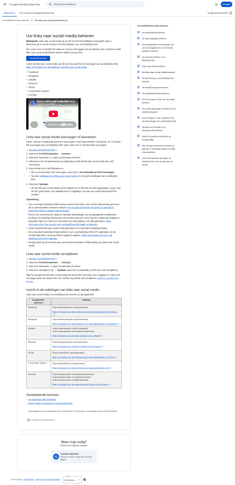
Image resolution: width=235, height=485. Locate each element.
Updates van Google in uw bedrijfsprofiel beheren (154, 129)
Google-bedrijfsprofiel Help (24, 4)
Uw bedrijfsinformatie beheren (152, 25)
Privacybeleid (29, 479)
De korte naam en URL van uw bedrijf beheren (158, 101)
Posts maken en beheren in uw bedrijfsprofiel (50, 403)
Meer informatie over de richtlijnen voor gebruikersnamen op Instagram (85, 324)
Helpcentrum (9, 13)
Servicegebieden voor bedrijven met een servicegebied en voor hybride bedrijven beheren (158, 47)
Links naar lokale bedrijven (153, 66)
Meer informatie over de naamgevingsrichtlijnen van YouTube (80, 384)
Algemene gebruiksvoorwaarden (47, 479)
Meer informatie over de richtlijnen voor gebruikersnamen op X (81, 368)
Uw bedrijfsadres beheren (153, 32)
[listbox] (72, 479)
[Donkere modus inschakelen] (84, 479)
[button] (5, 4)
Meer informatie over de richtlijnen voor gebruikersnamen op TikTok (83, 357)
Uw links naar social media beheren (158, 72)
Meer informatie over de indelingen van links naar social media (56, 67)
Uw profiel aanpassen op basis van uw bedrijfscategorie (159, 110)
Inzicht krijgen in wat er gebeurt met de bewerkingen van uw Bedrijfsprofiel (159, 119)
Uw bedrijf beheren (38, 58)
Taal (68, 476)
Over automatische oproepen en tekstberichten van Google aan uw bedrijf (157, 161)
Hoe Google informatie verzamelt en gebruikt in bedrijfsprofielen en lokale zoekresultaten (158, 148)
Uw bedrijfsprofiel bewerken (42, 399)
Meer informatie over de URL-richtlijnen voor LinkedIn (76, 336)
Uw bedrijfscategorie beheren (155, 87)
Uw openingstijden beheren (154, 38)
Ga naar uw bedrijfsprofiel (42, 150)
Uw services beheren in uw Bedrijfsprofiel (153, 59)
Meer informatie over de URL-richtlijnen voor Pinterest (77, 346)
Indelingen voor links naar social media (58, 176)
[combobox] (99, 4)
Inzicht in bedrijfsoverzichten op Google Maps (156, 138)
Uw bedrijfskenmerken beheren (155, 93)
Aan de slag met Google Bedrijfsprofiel (36, 13)
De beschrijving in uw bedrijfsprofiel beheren (158, 80)
